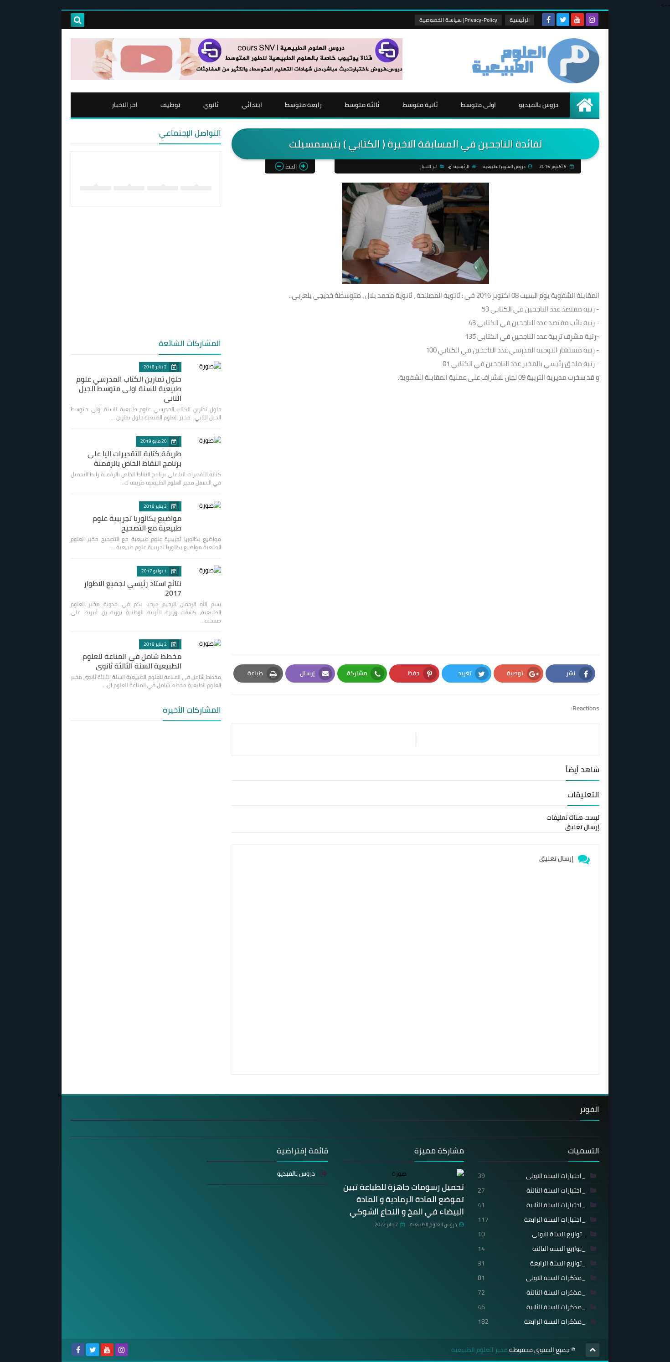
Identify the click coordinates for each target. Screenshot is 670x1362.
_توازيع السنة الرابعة (532, 1263)
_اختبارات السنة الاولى (532, 1176)
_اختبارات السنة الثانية (532, 1205)
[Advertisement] (415, 535)
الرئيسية (520, 20)
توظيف (170, 105)
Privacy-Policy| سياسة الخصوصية (458, 20)
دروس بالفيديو (538, 105)
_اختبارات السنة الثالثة (532, 1190)
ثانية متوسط (420, 105)
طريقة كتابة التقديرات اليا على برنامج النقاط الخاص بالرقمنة (134, 458)
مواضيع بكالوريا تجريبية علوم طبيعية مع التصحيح (137, 523)
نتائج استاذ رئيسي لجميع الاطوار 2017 (132, 588)
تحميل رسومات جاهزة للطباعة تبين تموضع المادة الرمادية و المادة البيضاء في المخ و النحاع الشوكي (403, 1199)
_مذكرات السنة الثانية (532, 1307)
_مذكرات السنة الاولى (532, 1278)
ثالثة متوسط (362, 105)
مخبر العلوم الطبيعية (479, 1350)
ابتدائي (252, 105)
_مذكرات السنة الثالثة (532, 1292)
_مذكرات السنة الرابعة (532, 1321)
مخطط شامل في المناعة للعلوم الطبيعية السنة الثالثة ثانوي (131, 661)
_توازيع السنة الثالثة (532, 1249)
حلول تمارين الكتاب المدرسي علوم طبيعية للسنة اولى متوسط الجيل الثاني (128, 388)
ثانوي (211, 105)
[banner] (236, 78)
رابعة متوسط (303, 105)
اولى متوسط (478, 105)
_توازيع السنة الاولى (532, 1234)
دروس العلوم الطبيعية (433, 1224)
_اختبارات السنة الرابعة (532, 1219)
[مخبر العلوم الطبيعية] (533, 60)
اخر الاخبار (125, 105)
